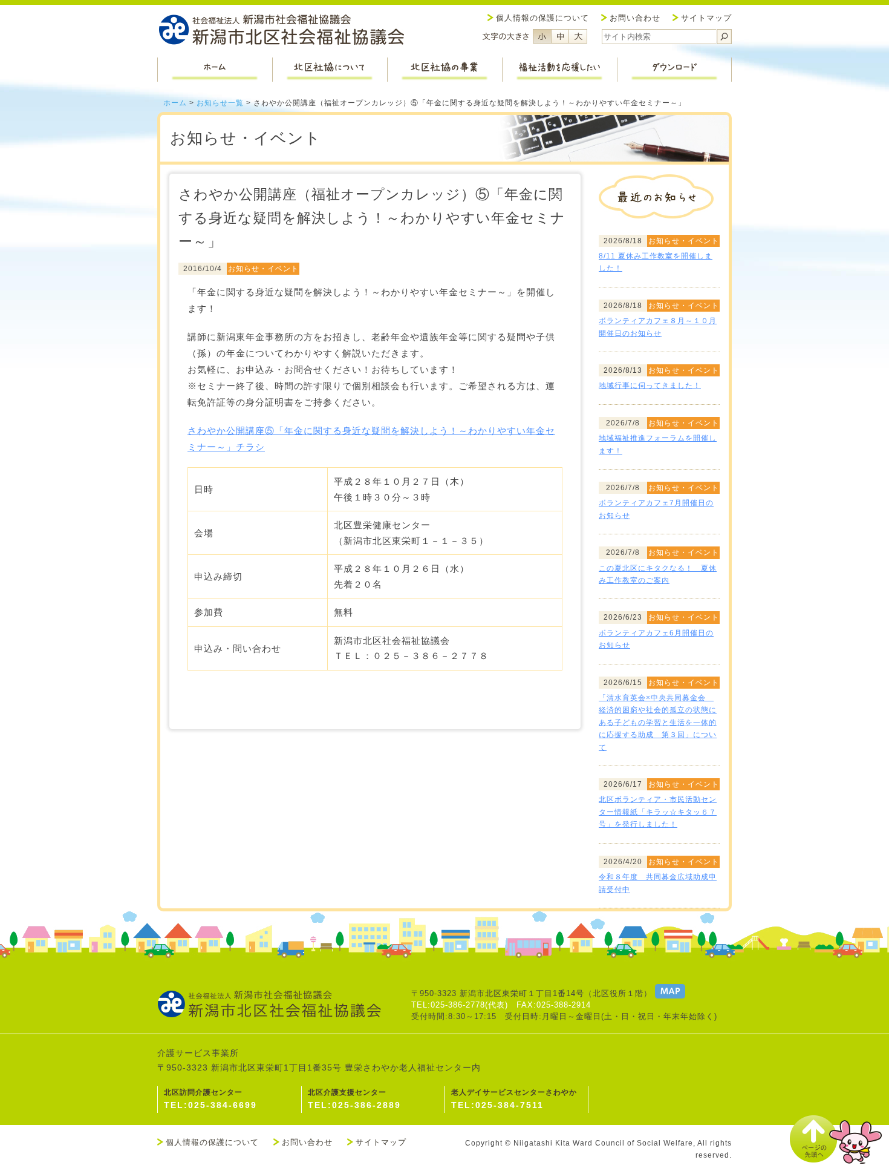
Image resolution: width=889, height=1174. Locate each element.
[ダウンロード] (674, 69)
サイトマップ (706, 17)
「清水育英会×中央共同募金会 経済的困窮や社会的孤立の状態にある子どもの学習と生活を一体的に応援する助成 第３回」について (658, 723)
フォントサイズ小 (542, 36)
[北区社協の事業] (444, 69)
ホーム (175, 103)
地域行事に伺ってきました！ (650, 385)
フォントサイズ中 (560, 36)
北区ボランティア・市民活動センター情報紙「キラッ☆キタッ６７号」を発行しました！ (658, 811)
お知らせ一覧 (220, 103)
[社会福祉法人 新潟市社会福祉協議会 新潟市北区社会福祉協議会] (281, 31)
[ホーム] (214, 69)
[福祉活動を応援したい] (559, 69)
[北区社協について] (329, 69)
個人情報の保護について (542, 17)
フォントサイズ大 (578, 36)
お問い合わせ (635, 17)
